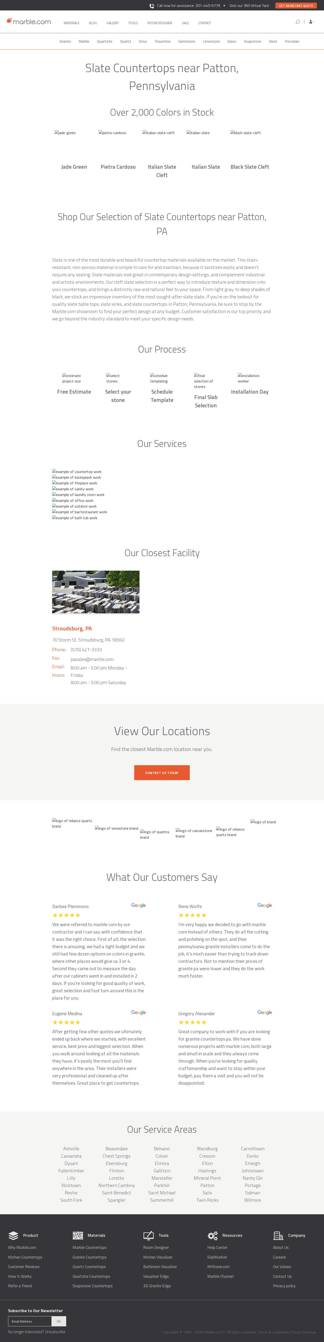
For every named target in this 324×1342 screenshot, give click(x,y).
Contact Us (282, 1276)
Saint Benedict (116, 1192)
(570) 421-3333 (86, 649)
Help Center (217, 1248)
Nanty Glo (253, 1178)
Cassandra (71, 1156)
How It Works (20, 1276)
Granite (65, 41)
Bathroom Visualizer (160, 1267)
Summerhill (162, 1200)
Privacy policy (284, 1286)
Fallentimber (71, 1170)
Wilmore (252, 1200)
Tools (133, 22)
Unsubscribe (55, 1332)
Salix (207, 1192)
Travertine (162, 41)
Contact (204, 22)
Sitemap (309, 1332)
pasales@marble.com (92, 659)
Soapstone (252, 41)
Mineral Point (207, 1178)
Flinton (116, 1170)
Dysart (71, 1163)
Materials (71, 22)
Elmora (162, 1163)
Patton (207, 1185)
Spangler (116, 1200)
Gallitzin (162, 1170)
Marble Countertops (89, 1248)
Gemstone (186, 41)
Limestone (211, 41)
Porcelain (292, 41)
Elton (207, 1163)
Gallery (112, 22)
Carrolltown (252, 1148)
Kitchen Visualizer (157, 1257)
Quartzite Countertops (91, 1276)
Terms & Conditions (273, 1332)
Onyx (143, 41)
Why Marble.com (22, 1248)
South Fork (71, 1200)
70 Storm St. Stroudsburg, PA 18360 (88, 639)
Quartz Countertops (89, 1267)
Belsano (162, 1148)
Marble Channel (220, 1276)
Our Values (282, 1267)
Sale (185, 22)
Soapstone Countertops (93, 1286)
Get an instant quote (296, 5)
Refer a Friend (20, 1286)
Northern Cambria (116, 1185)
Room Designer (156, 1248)
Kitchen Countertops (25, 1257)
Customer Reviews (24, 1267)
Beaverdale (117, 1148)
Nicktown (71, 1185)
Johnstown (253, 1170)
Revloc (71, 1192)
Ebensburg (116, 1163)
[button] (312, 22)
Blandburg (207, 1148)
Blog (93, 22)
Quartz (125, 41)
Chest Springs (116, 1156)
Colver (162, 1156)
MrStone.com (218, 1267)
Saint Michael (162, 1192)
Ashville (71, 1148)
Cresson (207, 1156)
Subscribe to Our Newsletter (35, 1310)
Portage (253, 1185)
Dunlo (253, 1156)
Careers (279, 1257)
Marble (84, 41)
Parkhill (162, 1185)
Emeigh (252, 1163)
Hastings (207, 1170)
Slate (273, 41)
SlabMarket (217, 1257)
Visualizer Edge (156, 1276)
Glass (231, 41)
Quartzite (104, 41)
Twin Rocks (207, 1200)
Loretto (116, 1178)
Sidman (252, 1192)
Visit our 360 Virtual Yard (249, 5)
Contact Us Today (162, 772)
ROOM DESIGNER (160, 22)
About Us (281, 1248)
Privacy (296, 1332)
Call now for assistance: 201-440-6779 (188, 5)
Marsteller (162, 1178)
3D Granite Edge (157, 1286)
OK (59, 1321)
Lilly (71, 1178)
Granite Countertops (89, 1257)
